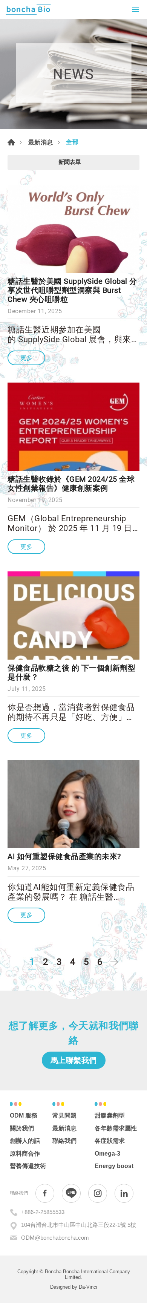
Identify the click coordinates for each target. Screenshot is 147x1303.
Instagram (97, 1193)
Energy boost (114, 1166)
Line (71, 1193)
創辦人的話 (25, 1141)
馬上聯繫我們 (74, 1060)
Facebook (44, 1193)
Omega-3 (107, 1153)
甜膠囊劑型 (110, 1115)
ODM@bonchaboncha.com (55, 1237)
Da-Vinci (88, 1287)
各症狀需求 (110, 1141)
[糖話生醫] (28, 9)
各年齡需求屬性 (116, 1128)
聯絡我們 (64, 1141)
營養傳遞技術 (28, 1166)
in (124, 1193)
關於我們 (22, 1128)
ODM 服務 (23, 1115)
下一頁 (114, 962)
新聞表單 (69, 162)
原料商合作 (25, 1153)
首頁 (11, 142)
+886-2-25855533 (42, 1212)
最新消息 (40, 142)
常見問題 (64, 1115)
